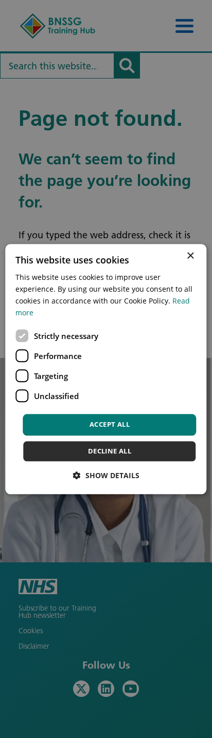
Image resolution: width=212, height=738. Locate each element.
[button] (106, 475)
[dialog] (105, 369)
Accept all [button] (110, 424)
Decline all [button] (109, 451)
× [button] (190, 256)
